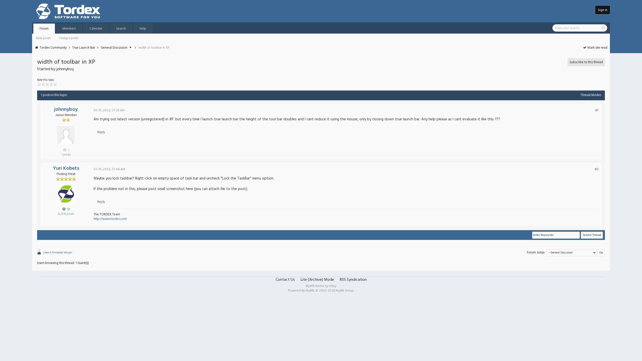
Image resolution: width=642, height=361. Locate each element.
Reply (101, 132)
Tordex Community (53, 47)
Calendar (96, 28)
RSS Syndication (353, 280)
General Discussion (114, 47)
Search (121, 28)
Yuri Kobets (66, 168)
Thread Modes (591, 95)
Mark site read (597, 47)
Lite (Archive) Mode (317, 280)
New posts (43, 38)
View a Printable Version (57, 252)
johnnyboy (66, 110)
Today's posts (68, 38)
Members (69, 28)
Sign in (602, 10)
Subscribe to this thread (586, 62)
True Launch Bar (83, 47)
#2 (597, 169)
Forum (44, 28)
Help (143, 28)
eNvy (333, 286)
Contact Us (285, 280)
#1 (597, 110)
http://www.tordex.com (110, 219)
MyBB (310, 290)
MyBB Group (345, 290)
